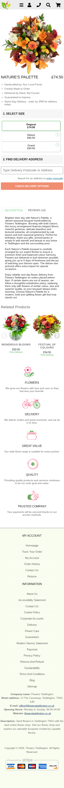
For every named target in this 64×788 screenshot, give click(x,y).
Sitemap (32, 686)
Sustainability (32, 667)
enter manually (54, 178)
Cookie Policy (32, 612)
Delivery (32, 624)
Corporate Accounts (32, 618)
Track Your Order (32, 551)
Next (56, 336)
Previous (4, 336)
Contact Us (32, 570)
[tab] (14, 210)
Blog (32, 680)
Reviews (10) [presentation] (37, 210)
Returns (32, 576)
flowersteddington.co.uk (37, 713)
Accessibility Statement (32, 600)
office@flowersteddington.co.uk (36, 705)
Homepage (32, 545)
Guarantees (32, 637)
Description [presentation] (14, 210)
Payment (32, 649)
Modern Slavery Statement (32, 643)
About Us (32, 593)
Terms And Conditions (32, 673)
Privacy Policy (32, 655)
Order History (32, 563)
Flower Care (32, 630)
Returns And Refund (32, 661)
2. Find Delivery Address (23, 159)
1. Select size (14, 113)
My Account (32, 557)
